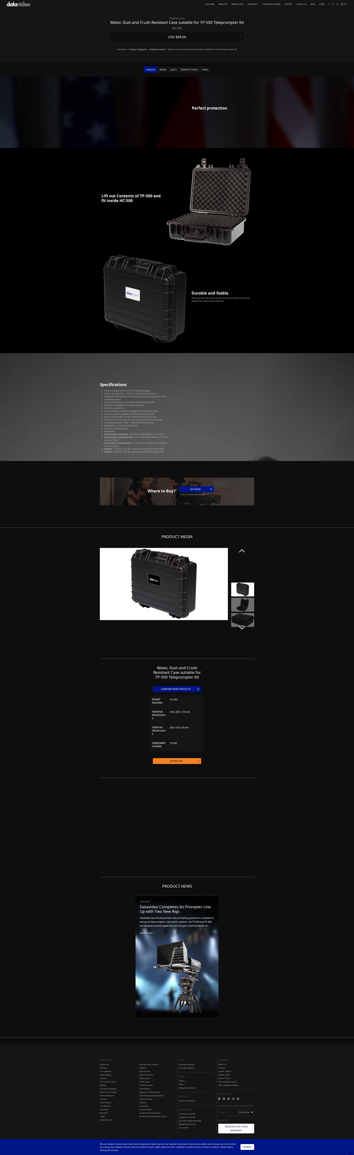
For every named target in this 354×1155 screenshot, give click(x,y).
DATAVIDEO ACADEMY (271, 4)
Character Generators (108, 1089)
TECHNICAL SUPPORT (187, 1114)
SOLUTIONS (209, 4)
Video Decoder (145, 1071)
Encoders (103, 1099)
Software (142, 1102)
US (344, 4)
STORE (321, 4)
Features (150, 69)
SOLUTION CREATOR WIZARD (190, 1121)
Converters (104, 1109)
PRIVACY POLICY (224, 1078)
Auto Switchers (105, 1071)
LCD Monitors (105, 1106)
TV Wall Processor (146, 1085)
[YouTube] (234, 1099)
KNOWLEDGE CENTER (187, 1124)
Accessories (144, 1106)
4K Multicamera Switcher (148, 1064)
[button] (242, 551)
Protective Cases (145, 1099)
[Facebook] (239, 1099)
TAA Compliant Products (227, 1082)
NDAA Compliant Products (228, 1085)
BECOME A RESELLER (187, 1101)
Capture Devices (106, 1120)
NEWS (312, 4)
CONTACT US (301, 4)
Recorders (104, 1113)
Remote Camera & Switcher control (152, 1116)
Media (163, 69)
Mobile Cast (104, 1064)
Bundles (103, 1085)
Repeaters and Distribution (149, 1092)
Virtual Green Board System (150, 1113)
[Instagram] (220, 1099)
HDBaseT (143, 1068)
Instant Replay (105, 1102)
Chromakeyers (145, 1089)
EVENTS (182, 1081)
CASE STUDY (184, 1128)
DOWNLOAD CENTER (187, 1117)
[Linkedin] (230, 1099)
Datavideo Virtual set (187, 1064)
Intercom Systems (146, 1075)
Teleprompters (145, 1078)
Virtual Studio (144, 1082)
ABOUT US (222, 1064)
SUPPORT (288, 4)
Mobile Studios (105, 1075)
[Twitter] (225, 1099)
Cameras (103, 1078)
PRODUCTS (223, 4)
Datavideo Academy (186, 1068)
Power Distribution (107, 1095)
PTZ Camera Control (107, 1082)
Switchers (103, 1068)
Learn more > (147, 932)
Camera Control (145, 1109)
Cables (102, 1116)
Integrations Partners (187, 1088)
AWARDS (221, 1068)
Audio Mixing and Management (151, 1095)
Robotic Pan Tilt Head (108, 1092)
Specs (174, 69)
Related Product (189, 69)
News (205, 69)
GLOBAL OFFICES (224, 1071)
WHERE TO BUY (237, 4)
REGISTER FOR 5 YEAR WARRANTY (236, 1128)
